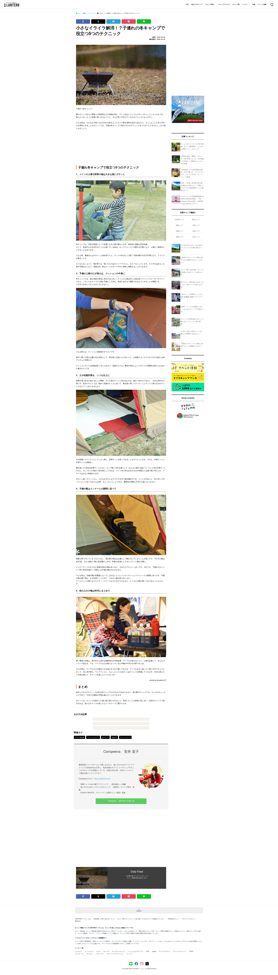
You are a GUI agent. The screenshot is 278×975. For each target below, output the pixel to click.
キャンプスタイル (224, 4)
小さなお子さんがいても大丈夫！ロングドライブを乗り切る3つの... (192, 247)
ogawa (154, 951)
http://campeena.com (102, 778)
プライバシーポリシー (189, 919)
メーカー (245, 4)
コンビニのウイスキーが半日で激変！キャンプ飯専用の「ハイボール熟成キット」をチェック (192, 146)
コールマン (78, 951)
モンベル (106, 951)
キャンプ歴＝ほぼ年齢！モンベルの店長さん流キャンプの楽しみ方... (192, 272)
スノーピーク (89, 951)
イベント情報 (262, 4)
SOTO (191, 951)
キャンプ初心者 (79, 737)
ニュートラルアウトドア (135, 951)
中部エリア (196, 225)
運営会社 (78, 921)
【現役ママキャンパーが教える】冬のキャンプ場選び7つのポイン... (192, 345)
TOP (187, 4)
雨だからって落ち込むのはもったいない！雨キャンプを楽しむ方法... (192, 284)
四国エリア (179, 237)
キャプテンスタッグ (118, 951)
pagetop (139, 911)
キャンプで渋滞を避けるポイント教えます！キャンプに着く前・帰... (192, 321)
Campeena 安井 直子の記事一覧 (121, 801)
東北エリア (196, 219)
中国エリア (196, 231)
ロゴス (98, 951)
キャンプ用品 (209, 4)
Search (271, 3)
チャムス (89, 954)
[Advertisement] (121, 838)
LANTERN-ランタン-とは (83, 919)
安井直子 (114, 737)
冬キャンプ (105, 737)
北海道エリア (179, 219)
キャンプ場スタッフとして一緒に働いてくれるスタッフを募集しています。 (141, 919)
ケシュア (129, 954)
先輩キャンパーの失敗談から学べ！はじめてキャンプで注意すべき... (192, 309)
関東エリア (179, 225)
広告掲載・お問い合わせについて (104, 919)
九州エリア (196, 237)
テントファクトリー (179, 951)
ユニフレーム (79, 954)
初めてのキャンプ (197, 4)
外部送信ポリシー (173, 919)
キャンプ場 (235, 4)
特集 (253, 4)
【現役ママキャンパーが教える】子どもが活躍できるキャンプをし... (192, 259)
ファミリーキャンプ (93, 737)
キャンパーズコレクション (115, 954)
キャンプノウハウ (125, 737)
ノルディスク (99, 954)
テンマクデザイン (164, 951)
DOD (147, 951)
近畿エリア (179, 231)
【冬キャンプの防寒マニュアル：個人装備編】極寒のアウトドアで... (192, 296)
